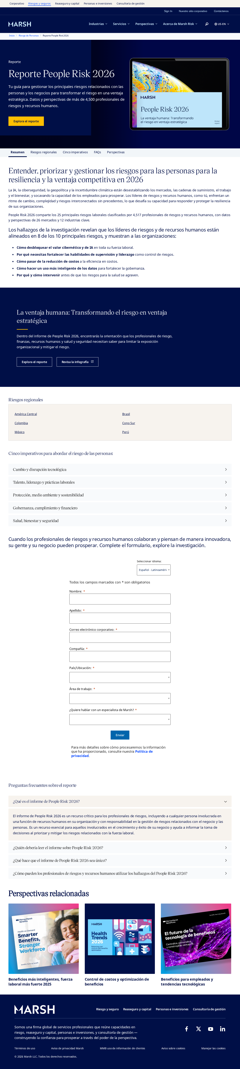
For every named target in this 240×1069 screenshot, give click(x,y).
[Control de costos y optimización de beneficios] (120, 939)
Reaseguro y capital (67, 3)
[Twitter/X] (198, 1028)
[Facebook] (186, 1028)
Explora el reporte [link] (26, 121)
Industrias (96, 24)
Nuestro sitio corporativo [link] (193, 11)
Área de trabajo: (80, 689)
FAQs (97, 152)
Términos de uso (24, 1048)
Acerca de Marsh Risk (178, 24)
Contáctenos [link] (221, 11)
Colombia (21, 423)
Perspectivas (144, 24)
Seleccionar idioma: (149, 561)
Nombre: (75, 591)
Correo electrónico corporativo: (91, 630)
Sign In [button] (168, 11)
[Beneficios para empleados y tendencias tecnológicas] (196, 939)
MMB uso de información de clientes (122, 1048)
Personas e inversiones (98, 3)
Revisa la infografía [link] (75, 362)
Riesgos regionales (44, 152)
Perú (125, 432)
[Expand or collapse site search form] (207, 24)
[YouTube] (210, 1028)
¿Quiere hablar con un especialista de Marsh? (101, 710)
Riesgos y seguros (39, 3)
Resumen (18, 152)
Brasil (126, 414)
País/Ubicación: (80, 668)
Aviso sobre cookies (173, 1048)
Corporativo (17, 3)
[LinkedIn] (222, 1028)
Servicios (119, 24)
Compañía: (77, 649)
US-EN (222, 24)
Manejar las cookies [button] (213, 1048)
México (20, 432)
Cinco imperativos (75, 152)
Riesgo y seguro (107, 1009)
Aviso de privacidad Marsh (67, 1048)
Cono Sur (128, 423)
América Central (26, 414)
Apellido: (75, 610)
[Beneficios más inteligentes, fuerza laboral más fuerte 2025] (43, 939)
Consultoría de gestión (131, 3)
